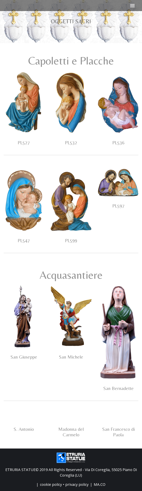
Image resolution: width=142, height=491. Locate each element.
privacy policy (77, 484)
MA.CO (99, 484)
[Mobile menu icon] (132, 5)
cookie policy (51, 484)
